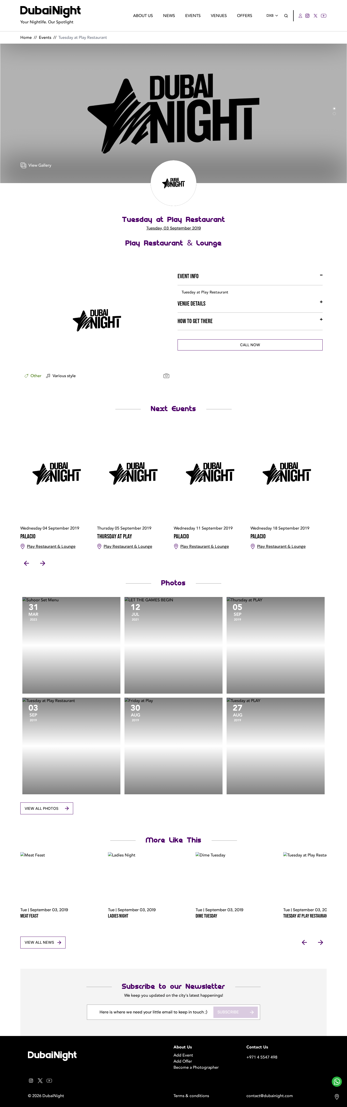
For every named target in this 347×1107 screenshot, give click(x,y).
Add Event (183, 1055)
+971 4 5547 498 (261, 1057)
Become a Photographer (196, 1067)
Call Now (250, 344)
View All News (39, 942)
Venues (219, 16)
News (169, 16)
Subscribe (228, 1012)
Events (193, 16)
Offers (244, 16)
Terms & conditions (191, 1096)
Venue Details (192, 303)
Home (26, 37)
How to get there (195, 321)
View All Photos (41, 808)
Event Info (188, 276)
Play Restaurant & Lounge (173, 243)
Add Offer (183, 1061)
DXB (270, 15)
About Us (143, 16)
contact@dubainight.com (269, 1096)
